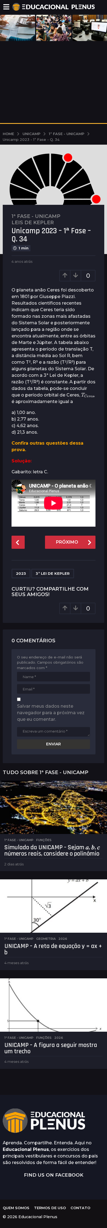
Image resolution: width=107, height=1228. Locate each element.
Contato (80, 1208)
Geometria (46, 938)
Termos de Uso (50, 1208)
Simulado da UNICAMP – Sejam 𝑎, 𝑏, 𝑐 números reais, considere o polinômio (52, 851)
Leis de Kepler (33, 222)
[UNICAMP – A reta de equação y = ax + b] (53, 906)
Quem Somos (16, 1208)
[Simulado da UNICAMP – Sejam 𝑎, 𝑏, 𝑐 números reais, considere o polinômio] (53, 807)
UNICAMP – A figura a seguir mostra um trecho (50, 1048)
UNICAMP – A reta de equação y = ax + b (53, 949)
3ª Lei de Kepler (53, 573)
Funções (44, 840)
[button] (6, 6)
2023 (21, 573)
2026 (62, 938)
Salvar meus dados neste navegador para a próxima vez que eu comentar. (51, 713)
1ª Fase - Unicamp (36, 216)
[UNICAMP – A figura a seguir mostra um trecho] (53, 1005)
